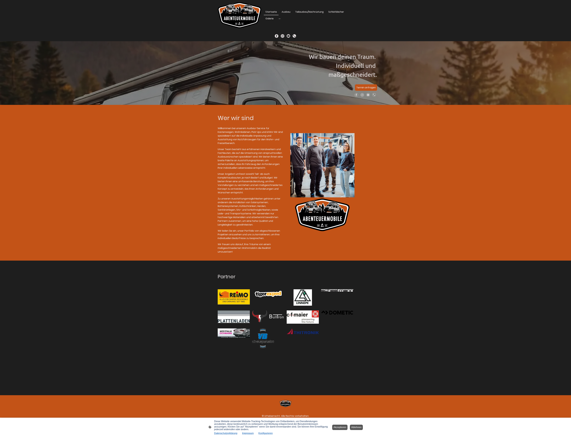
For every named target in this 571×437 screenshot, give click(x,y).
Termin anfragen (366, 87)
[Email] (288, 36)
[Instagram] (282, 36)
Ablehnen (356, 427)
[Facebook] (276, 36)
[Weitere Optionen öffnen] (280, 18)
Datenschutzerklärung (225, 433)
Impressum (248, 433)
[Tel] (294, 36)
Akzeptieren (340, 427)
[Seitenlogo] (239, 15)
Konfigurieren (265, 433)
